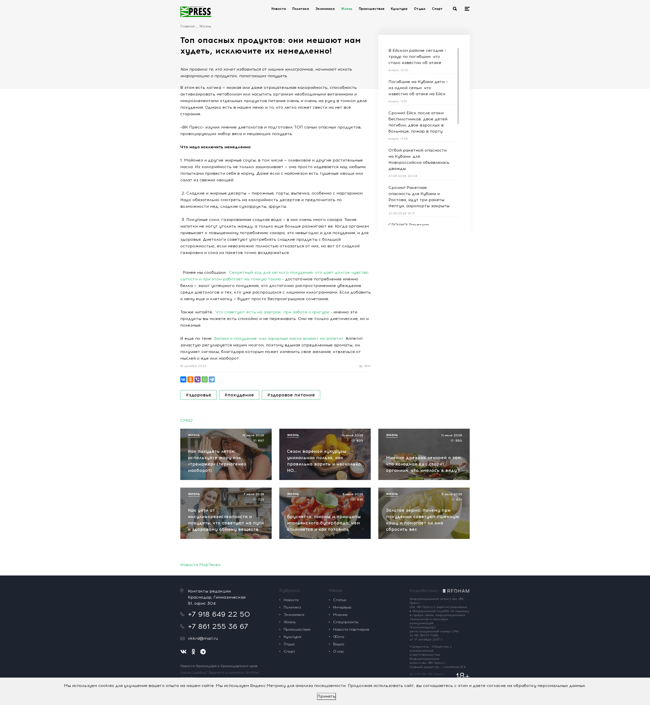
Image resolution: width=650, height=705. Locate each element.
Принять (326, 696)
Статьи (339, 600)
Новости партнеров (351, 629)
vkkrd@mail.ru (203, 638)
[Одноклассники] (190, 379)
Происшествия (371, 9)
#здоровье (198, 395)
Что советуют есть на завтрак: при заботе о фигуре (272, 312)
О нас (338, 651)
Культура (399, 9)
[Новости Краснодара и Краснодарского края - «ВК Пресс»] (195, 11)
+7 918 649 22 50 (219, 614)
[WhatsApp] (205, 379)
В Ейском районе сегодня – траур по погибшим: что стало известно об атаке (417, 56)
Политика (300, 9)
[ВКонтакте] (183, 379)
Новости (278, 9)
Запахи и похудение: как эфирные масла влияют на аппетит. (279, 338)
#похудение (239, 395)
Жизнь (346, 9)
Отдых (420, 9)
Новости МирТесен (200, 564)
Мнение (340, 615)
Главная (187, 26)
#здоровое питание (291, 395)
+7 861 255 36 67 (218, 626)
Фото (338, 637)
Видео (338, 644)
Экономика (325, 9)
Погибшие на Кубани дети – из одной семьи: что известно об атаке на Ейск (418, 87)
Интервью (342, 607)
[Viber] (197, 379)
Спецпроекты (345, 622)
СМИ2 (186, 420)
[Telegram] (212, 379)
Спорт (437, 9)
